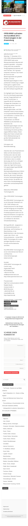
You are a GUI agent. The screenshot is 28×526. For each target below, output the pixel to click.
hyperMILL (14, 301)
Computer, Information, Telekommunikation (13, 426)
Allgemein (6, 43)
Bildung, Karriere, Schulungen (10, 423)
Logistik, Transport (7, 453)
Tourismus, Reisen (6, 1)
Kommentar (20, 345)
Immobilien (6, 443)
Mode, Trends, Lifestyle (9, 463)
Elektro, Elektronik (7, 428)
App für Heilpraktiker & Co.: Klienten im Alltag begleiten (20, 8)
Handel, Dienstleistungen (9, 441)
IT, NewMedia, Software (9, 448)
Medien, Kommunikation (9, 458)
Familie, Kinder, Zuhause (9, 433)
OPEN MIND (7, 303)
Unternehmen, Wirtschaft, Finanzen (12, 476)
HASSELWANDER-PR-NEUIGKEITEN (14, 516)
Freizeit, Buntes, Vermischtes (10, 436)
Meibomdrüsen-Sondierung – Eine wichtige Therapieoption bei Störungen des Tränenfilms (14, 324)
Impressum (6, 506)
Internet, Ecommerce (8, 446)
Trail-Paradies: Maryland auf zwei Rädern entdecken (7, 9)
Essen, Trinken (7, 431)
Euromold (7, 301)
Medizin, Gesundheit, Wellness (19, 2)
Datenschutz (6, 509)
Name (21, 360)
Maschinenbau (6, 456)
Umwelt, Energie (7, 473)
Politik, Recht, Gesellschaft (9, 466)
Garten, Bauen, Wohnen (9, 438)
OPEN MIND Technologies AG (11, 305)
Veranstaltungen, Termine (9, 478)
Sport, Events (6, 468)
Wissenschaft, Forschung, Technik (11, 483)
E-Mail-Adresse (19, 364)
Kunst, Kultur (6, 451)
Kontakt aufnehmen (8, 511)
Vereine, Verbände (7, 481)
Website (21, 368)
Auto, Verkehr (6, 421)
